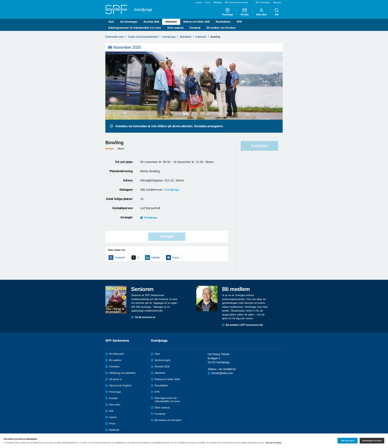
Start (111, 21)
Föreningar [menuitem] (227, 14)
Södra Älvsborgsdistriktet (143, 36)
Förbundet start (114, 36)
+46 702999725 (226, 369)
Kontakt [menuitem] (245, 14)
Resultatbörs (223, 21)
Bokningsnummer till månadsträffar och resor (134, 27)
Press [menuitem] (207, 2)
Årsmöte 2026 (151, 21)
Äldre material (175, 27)
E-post (175, 257)
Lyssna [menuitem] (199, 2)
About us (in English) (120, 385)
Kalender (201, 36)
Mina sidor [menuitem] (261, 14)
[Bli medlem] (206, 298)
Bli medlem (115, 360)
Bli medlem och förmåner (221, 27)
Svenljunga (169, 36)
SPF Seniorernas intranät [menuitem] (236, 2)
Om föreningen (128, 21)
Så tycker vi (115, 379)
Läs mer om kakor (274, 442)
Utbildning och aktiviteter (122, 373)
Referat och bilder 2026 (196, 21)
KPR (239, 21)
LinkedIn (155, 257)
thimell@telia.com (222, 373)
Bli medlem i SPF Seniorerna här (244, 325)
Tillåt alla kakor (347, 441)
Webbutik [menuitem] (217, 2)
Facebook (195, 27)
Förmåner (114, 366)
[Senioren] (116, 300)
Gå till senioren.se (145, 317)
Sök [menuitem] (277, 14)
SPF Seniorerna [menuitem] (262, 2)
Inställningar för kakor (372, 441)
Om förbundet (116, 354)
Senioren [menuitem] (277, 2)
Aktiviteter (171, 21)
